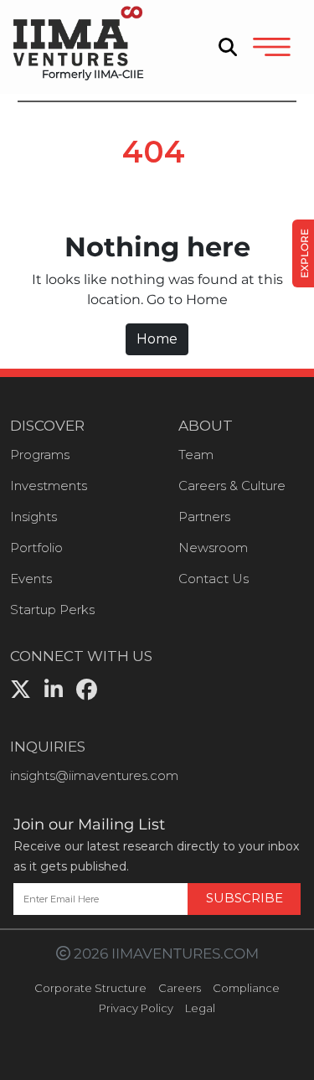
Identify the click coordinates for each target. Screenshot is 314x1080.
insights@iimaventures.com (94, 775)
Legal (200, 1008)
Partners (204, 516)
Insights (33, 516)
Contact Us (213, 579)
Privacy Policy (136, 1008)
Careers (179, 988)
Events (31, 579)
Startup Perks (52, 610)
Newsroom (213, 548)
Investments (48, 485)
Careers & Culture (232, 485)
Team (196, 454)
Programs (39, 454)
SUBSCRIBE (244, 898)
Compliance (246, 988)
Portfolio (36, 548)
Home (157, 339)
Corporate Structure (90, 988)
